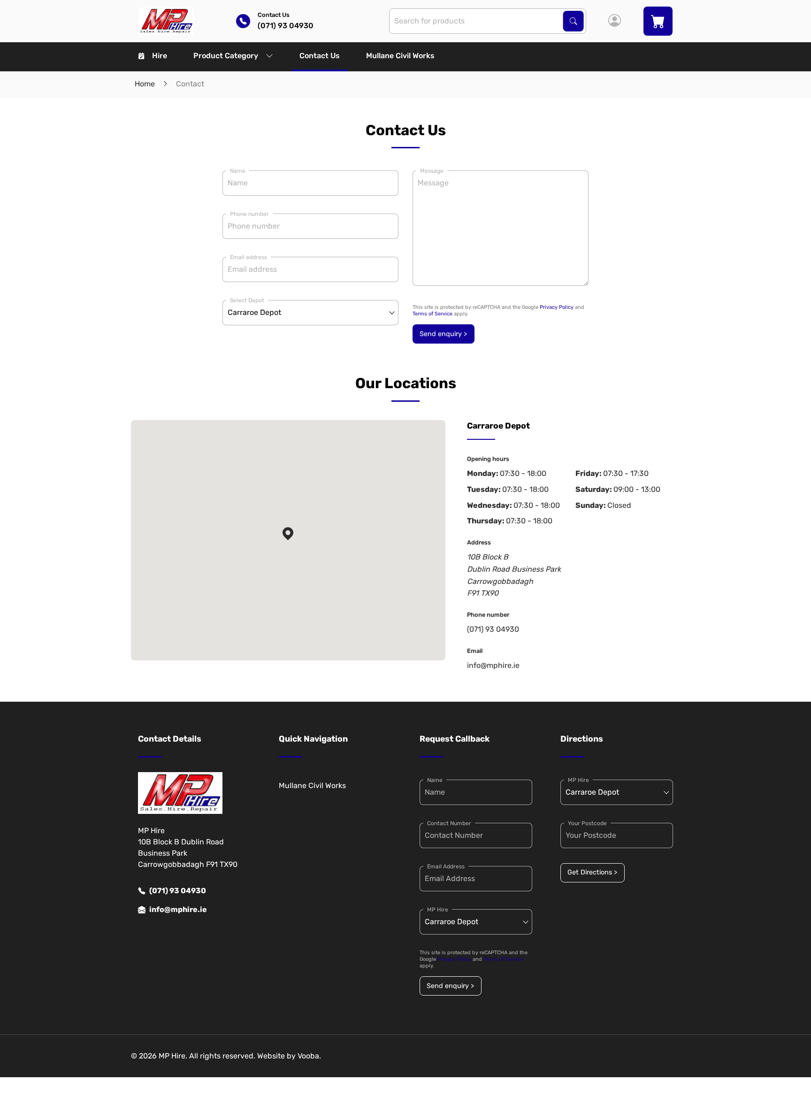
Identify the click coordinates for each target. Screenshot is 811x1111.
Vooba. (309, 1055)
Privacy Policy (557, 307)
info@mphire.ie (493, 665)
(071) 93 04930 (493, 629)
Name (237, 171)
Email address (248, 257)
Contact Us (319, 55)
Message (432, 171)
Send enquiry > (443, 334)
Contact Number (449, 823)
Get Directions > (592, 872)
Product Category (225, 55)
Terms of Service (432, 314)
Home (145, 83)
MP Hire (437, 909)
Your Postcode (587, 823)
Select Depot (247, 300)
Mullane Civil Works (400, 55)
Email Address (446, 866)
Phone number (249, 214)
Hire (159, 55)
